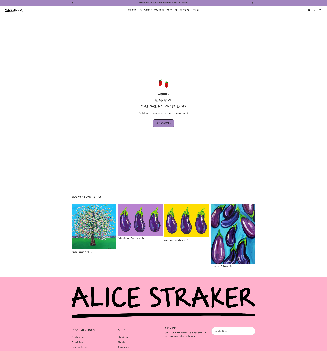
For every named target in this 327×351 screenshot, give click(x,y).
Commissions (77, 342)
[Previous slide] (72, 3)
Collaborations (78, 337)
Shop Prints (123, 337)
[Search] (309, 10)
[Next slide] (252, 3)
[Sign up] (251, 331)
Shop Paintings (124, 342)
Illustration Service (79, 347)
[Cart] (320, 10)
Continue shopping (163, 123)
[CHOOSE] (112, 245)
